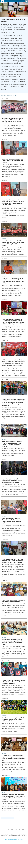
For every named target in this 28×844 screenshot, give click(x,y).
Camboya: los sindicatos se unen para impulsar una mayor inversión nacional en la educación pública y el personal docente (14, 753)
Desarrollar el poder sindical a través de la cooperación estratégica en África (14, 598)
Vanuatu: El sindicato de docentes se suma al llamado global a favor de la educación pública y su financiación (14, 677)
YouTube (12, 829)
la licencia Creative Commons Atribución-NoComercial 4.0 (15, 837)
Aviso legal (7, 839)
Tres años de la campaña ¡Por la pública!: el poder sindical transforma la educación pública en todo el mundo (14, 715)
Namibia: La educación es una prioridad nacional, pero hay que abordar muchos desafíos (14, 158)
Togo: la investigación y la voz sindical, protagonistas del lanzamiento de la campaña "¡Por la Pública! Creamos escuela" (14, 117)
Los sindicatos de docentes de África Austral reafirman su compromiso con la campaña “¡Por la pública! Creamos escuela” (14, 238)
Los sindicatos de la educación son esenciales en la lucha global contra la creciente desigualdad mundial (14, 477)
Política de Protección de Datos (16, 839)
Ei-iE (2, 1)
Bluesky (19, 829)
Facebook (5, 829)
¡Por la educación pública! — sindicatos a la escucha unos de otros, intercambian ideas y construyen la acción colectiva (14, 558)
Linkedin (23, 829)
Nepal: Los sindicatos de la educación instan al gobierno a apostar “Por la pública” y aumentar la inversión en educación (14, 439)
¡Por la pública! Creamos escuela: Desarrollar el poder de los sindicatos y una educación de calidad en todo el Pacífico (14, 517)
